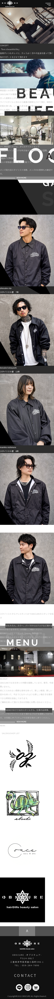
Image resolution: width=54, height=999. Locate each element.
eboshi (48, 826)
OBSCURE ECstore (8, 924)
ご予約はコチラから (9, 648)
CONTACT (25, 975)
